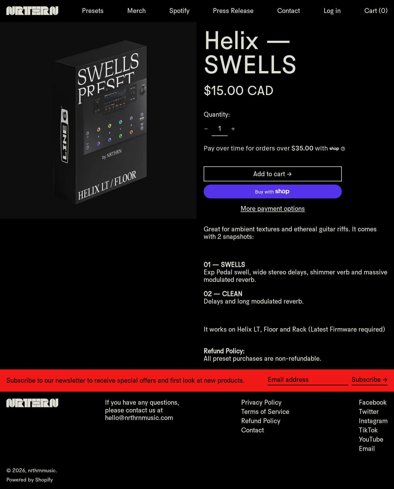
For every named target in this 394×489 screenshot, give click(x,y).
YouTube (371, 439)
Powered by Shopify (29, 480)
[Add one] (233, 129)
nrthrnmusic (42, 470)
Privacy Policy (261, 402)
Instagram (373, 421)
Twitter (369, 411)
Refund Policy (260, 421)
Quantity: (217, 114)
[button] (376, 10)
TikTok (368, 430)
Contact (252, 430)
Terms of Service (265, 411)
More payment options (273, 208)
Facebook (373, 402)
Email (367, 448)
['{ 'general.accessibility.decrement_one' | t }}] (206, 129)
